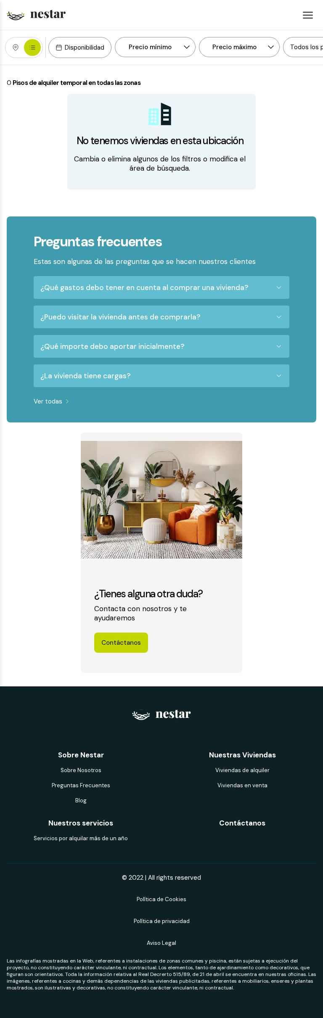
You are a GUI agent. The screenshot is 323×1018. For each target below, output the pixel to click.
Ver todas (48, 401)
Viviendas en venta (242, 785)
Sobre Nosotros (81, 770)
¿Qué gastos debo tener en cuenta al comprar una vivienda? (144, 287)
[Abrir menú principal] (307, 15)
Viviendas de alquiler (242, 770)
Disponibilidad (84, 47)
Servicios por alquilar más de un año (81, 838)
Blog (81, 800)
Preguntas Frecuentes (81, 785)
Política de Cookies (161, 899)
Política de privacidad (162, 921)
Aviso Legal (161, 943)
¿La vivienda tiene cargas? (85, 375)
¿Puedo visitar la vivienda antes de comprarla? (120, 317)
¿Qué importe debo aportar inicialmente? (112, 346)
